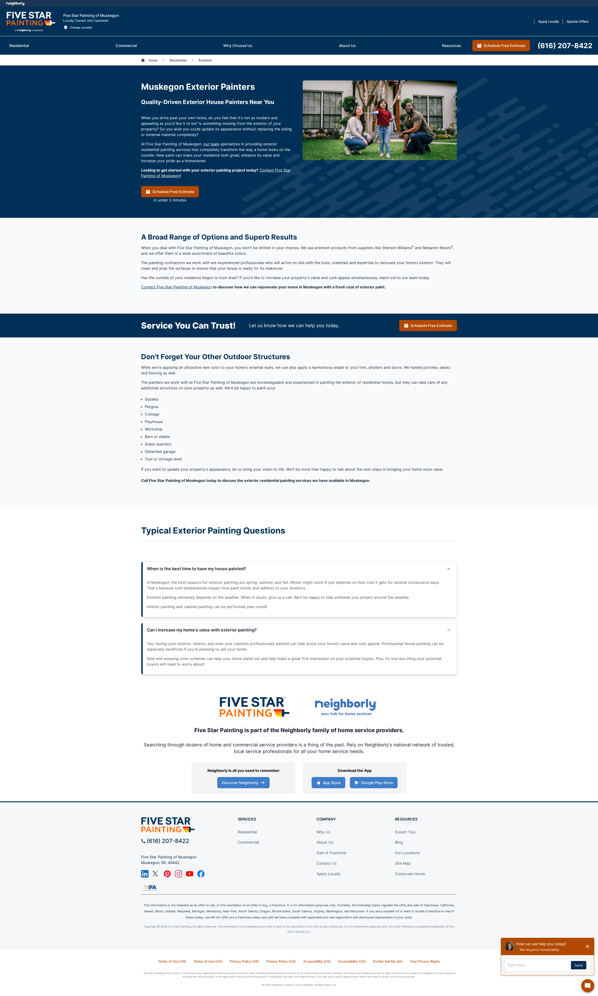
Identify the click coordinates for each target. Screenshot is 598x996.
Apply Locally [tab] (548, 21)
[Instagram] (178, 874)
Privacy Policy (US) (244, 961)
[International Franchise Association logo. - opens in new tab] (149, 888)
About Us (325, 842)
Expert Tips (405, 832)
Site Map (403, 863)
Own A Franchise (331, 852)
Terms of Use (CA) (208, 961)
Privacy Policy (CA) (281, 961)
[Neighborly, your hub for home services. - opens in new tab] (346, 707)
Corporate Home (410, 873)
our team (211, 144)
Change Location (81, 27)
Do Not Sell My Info (387, 961)
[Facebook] (201, 874)
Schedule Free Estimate (173, 191)
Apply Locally (329, 873)
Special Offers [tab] (578, 21)
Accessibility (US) (317, 961)
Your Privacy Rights (425, 961)
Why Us (323, 832)
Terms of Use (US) (172, 961)
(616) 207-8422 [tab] (564, 45)
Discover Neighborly (240, 782)
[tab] (19, 45)
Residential (247, 832)
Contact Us (327, 863)
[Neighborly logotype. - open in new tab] (15, 3)
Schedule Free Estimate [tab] (504, 45)
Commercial (248, 842)
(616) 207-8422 (168, 841)
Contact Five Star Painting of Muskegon (176, 287)
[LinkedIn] (145, 874)
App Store (332, 782)
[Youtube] (189, 874)
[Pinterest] (167, 874)
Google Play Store (377, 782)
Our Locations (407, 852)
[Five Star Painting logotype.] (31, 21)
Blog (399, 842)
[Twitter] (156, 874)
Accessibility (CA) (352, 961)
